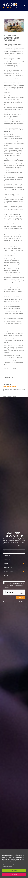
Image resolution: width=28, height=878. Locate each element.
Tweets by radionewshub (9, 396)
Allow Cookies (14, 870)
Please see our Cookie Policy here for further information (12, 865)
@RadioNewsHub (9, 386)
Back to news (9, 17)
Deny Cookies (14, 874)
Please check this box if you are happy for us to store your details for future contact (14, 585)
